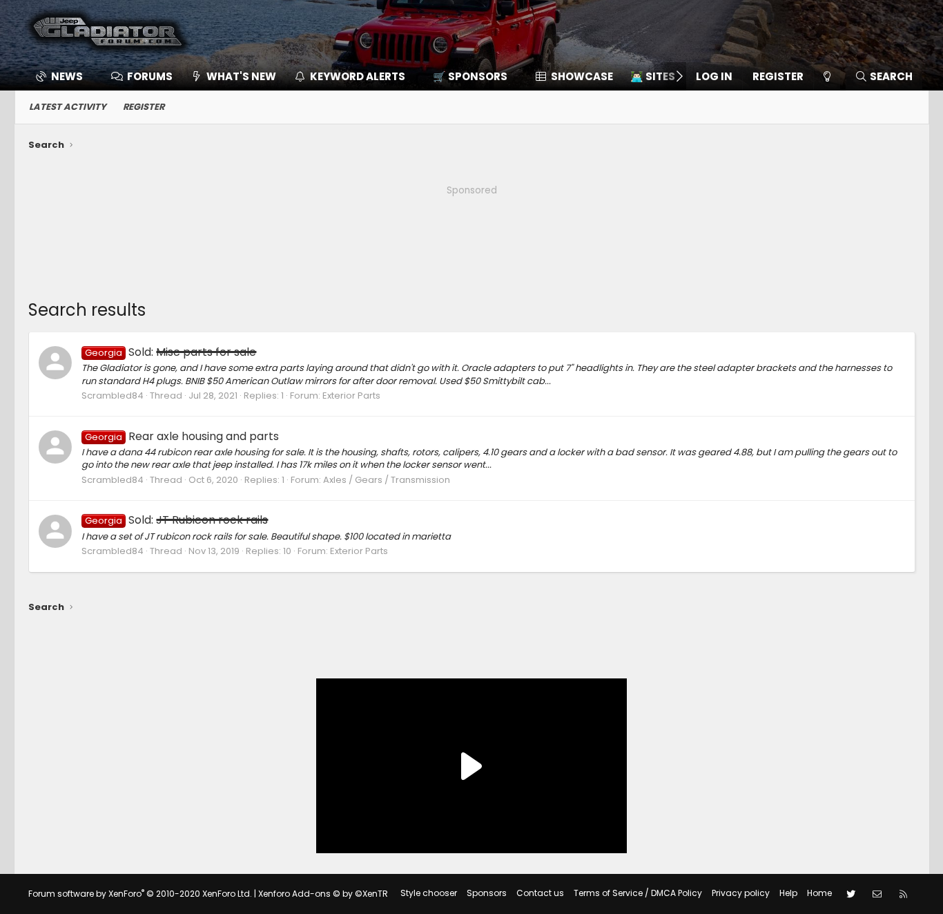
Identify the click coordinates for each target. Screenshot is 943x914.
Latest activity (67, 106)
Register (143, 106)
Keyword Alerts (357, 76)
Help (788, 893)
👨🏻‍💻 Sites (652, 76)
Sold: (170, 352)
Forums (150, 76)
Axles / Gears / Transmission (386, 479)
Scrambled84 (112, 395)
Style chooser (428, 893)
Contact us (540, 893)
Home (819, 893)
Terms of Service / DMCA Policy (638, 893)
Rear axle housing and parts (182, 436)
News (67, 76)
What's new (241, 76)
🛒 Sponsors (470, 76)
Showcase (582, 76)
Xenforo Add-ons (323, 893)
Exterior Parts (351, 395)
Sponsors (487, 893)
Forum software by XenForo (140, 893)
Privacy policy (741, 893)
